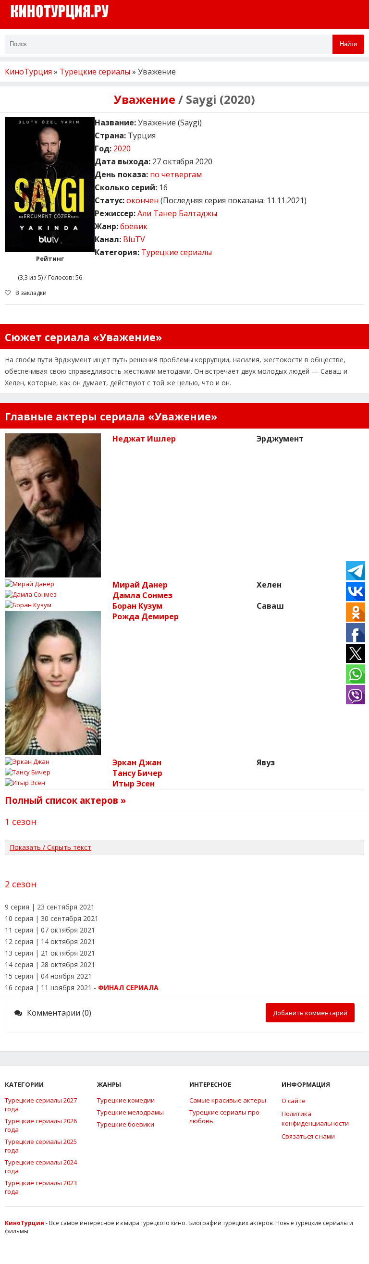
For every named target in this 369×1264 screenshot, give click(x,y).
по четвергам (176, 174)
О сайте (294, 1100)
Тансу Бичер (137, 773)
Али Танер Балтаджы (177, 213)
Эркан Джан (136, 762)
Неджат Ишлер (144, 438)
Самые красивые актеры (227, 1100)
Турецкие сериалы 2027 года (41, 1104)
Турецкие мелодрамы (130, 1112)
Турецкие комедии (126, 1100)
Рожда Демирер (145, 616)
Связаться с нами (308, 1136)
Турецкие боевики (125, 1124)
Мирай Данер (140, 584)
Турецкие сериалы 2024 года (41, 1166)
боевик (134, 226)
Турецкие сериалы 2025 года (41, 1145)
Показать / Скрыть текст (50, 847)
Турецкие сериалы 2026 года (41, 1125)
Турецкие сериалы (176, 252)
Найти (348, 44)
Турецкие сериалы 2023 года (41, 1187)
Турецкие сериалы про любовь (224, 1116)
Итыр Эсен (133, 783)
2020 (122, 148)
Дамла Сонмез (142, 595)
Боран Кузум (137, 606)
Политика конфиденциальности (315, 1118)
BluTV (134, 239)
